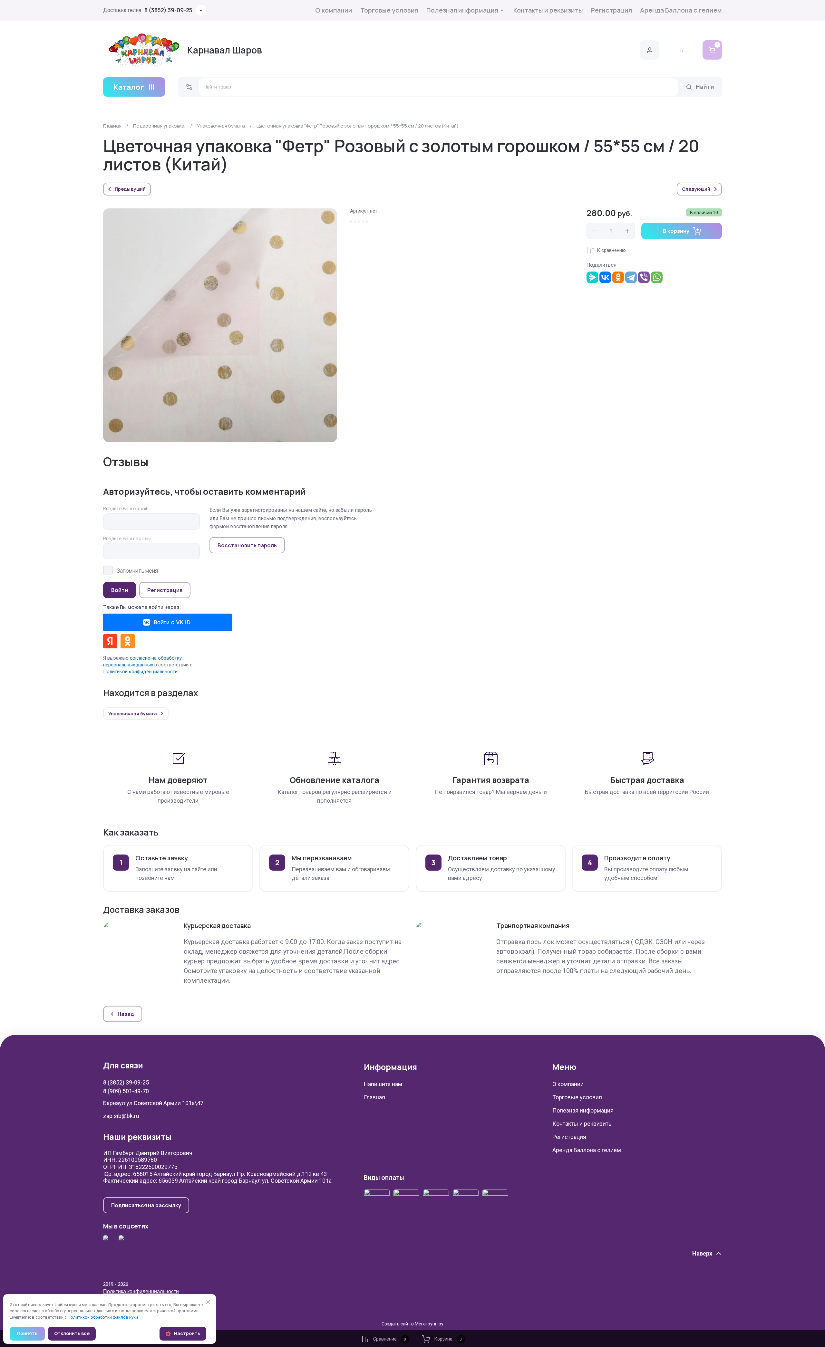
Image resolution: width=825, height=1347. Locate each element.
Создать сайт (396, 1323)
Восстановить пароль (247, 545)
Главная (112, 125)
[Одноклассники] (618, 277)
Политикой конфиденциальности (140, 671)
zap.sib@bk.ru (121, 1116)
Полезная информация (462, 10)
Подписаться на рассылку (146, 1205)
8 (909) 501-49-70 (126, 1091)
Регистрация (611, 10)
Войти (119, 590)
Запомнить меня (137, 570)
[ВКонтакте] (605, 277)
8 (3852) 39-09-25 (168, 10)
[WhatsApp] (657, 277)
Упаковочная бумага (221, 125)
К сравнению (611, 250)
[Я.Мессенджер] (592, 277)
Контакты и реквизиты (548, 10)
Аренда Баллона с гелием (681, 10)
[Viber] (644, 277)
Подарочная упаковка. (159, 125)
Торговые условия (389, 10)
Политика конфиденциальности (141, 1291)
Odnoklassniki (128, 641)
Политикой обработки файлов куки (103, 1317)
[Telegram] (631, 277)
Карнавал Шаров (224, 50)
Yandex (110, 641)
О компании (333, 10)
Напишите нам (383, 1084)
